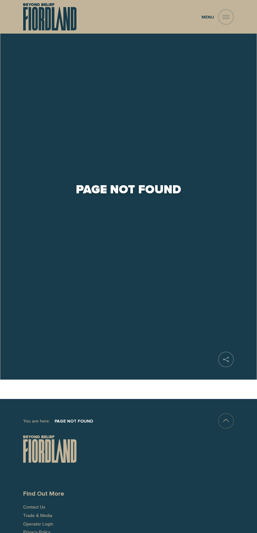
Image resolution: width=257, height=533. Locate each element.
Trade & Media (37, 515)
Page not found (74, 421)
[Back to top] (226, 421)
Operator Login (38, 523)
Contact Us (34, 506)
